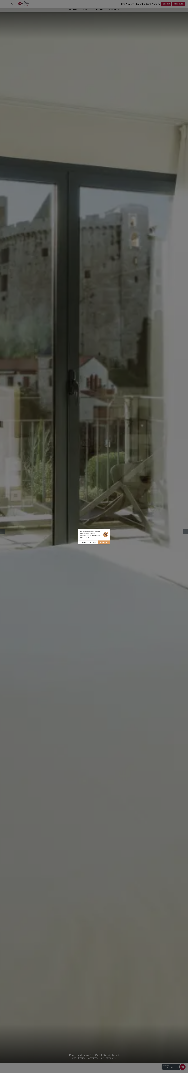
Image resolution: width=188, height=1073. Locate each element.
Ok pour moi (104, 542)
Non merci (83, 542)
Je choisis (93, 542)
